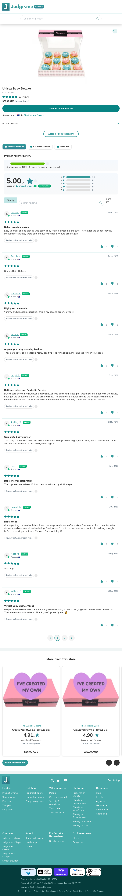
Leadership (31, 842)
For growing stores (35, 801)
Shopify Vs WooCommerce (80, 809)
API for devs (102, 809)
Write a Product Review (61, 133)
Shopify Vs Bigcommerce (79, 802)
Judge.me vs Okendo (8, 848)
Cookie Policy (79, 891)
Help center (102, 805)
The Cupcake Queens (34, 115)
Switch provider (10, 860)
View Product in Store (61, 108)
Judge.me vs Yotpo (11, 842)
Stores (76, 838)
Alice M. (15, 554)
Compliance (51, 891)
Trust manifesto (56, 812)
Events (99, 797)
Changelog (101, 813)
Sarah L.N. (16, 507)
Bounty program (57, 841)
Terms (20, 891)
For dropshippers (34, 792)
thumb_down (112, 246)
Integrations (8, 809)
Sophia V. (16, 256)
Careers (29, 846)
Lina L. (14, 466)
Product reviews (10, 792)
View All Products (15, 762)
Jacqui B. (15, 375)
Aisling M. (16, 422)
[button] (109, 763)
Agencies (100, 801)
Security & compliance (54, 803)
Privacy (28, 891)
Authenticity (39, 891)
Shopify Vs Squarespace (79, 816)
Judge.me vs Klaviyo (8, 855)
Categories (78, 842)
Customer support (58, 797)
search (98, 18)
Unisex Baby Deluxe (16, 88)
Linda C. (15, 212)
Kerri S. (15, 334)
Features (6, 801)
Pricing (52, 792)
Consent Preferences (95, 891)
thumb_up (101, 246)
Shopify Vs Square (82, 821)
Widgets (6, 805)
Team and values (34, 838)
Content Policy (64, 891)
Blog (98, 792)
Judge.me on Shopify (79, 794)
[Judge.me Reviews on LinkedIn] (59, 780)
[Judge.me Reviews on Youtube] (65, 780)
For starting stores (35, 797)
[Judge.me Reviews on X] (52, 780)
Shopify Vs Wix (80, 825)
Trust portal (55, 808)
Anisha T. (16, 293)
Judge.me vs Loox (11, 838)
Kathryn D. (16, 591)
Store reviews (9, 797)
